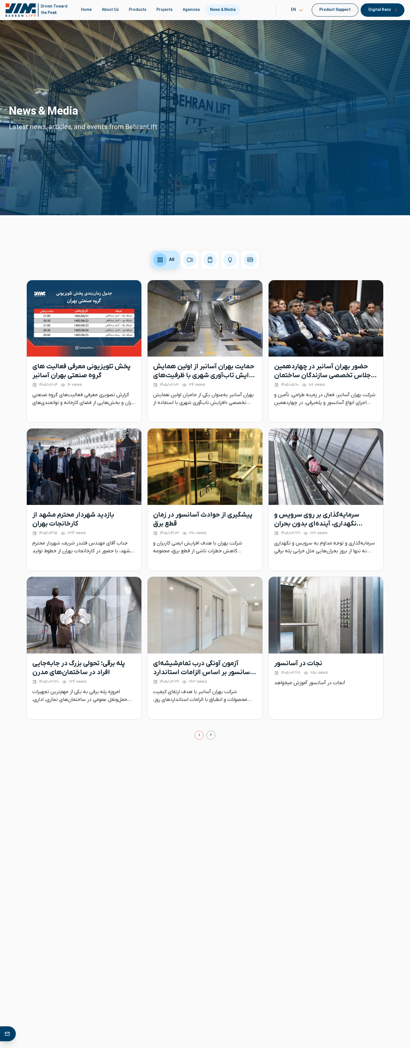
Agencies (191, 10)
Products (137, 10)
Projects (164, 10)
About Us (110, 10)
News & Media (223, 10)
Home (86, 10)
